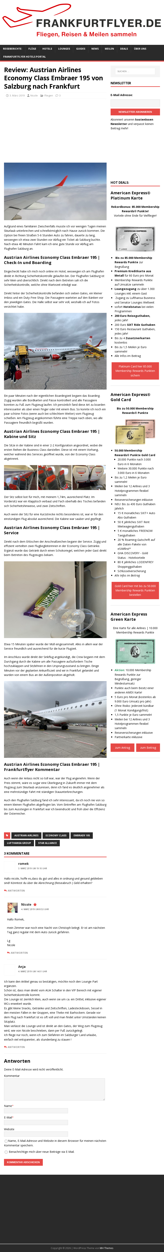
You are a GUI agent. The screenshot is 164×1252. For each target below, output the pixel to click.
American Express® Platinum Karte (130, 195)
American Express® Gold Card (130, 397)
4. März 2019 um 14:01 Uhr (32, 971)
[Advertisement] (55, 131)
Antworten (16, 890)
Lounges (64, 48)
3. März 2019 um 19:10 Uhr (32, 868)
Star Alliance (47, 843)
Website (9, 1129)
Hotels (47, 48)
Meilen (109, 48)
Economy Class (56, 835)
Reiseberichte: (12, 48)
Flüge (32, 48)
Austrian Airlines (26, 835)
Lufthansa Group (19, 843)
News (95, 48)
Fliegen (48, 95)
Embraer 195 (82, 835)
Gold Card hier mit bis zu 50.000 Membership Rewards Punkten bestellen (135, 590)
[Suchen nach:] (135, 71)
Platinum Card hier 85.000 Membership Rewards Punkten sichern (135, 370)
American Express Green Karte (129, 616)
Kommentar (12, 1076)
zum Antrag (122, 747)
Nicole (34, 95)
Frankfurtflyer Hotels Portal (24, 56)
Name (8, 1106)
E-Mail (8, 1117)
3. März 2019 (17, 95)
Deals (124, 48)
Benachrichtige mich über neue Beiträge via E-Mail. (41, 1152)
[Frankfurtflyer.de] (82, 38)
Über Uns (140, 48)
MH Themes (106, 1248)
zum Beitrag (148, 747)
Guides (80, 48)
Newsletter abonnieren (135, 112)
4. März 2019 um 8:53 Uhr (35, 909)
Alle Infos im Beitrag (128, 356)
